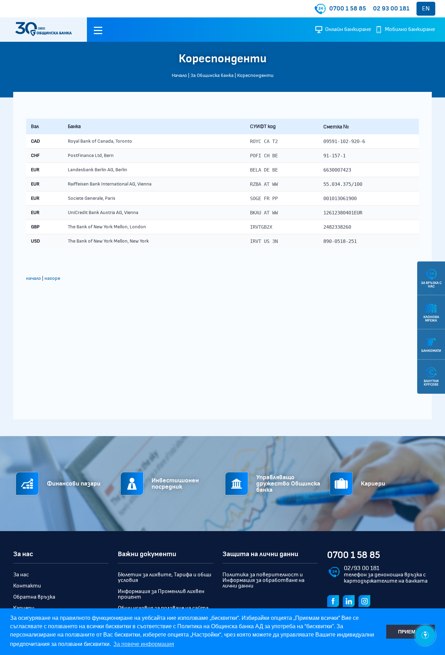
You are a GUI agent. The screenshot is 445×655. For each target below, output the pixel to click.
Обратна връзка (34, 597)
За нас (21, 574)
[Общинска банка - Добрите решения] (43, 29)
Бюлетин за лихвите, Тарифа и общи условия (164, 577)
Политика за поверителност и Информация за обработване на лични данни (263, 580)
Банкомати (431, 351)
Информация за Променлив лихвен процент (161, 594)
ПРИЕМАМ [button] (410, 631)
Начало (179, 75)
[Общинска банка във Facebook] (334, 600)
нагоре (52, 278)
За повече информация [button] (143, 644)
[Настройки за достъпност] (425, 635)
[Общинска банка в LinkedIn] (350, 600)
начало (33, 278)
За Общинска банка (212, 75)
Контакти (27, 586)
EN (426, 9)
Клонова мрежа (431, 318)
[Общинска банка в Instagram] (365, 600)
